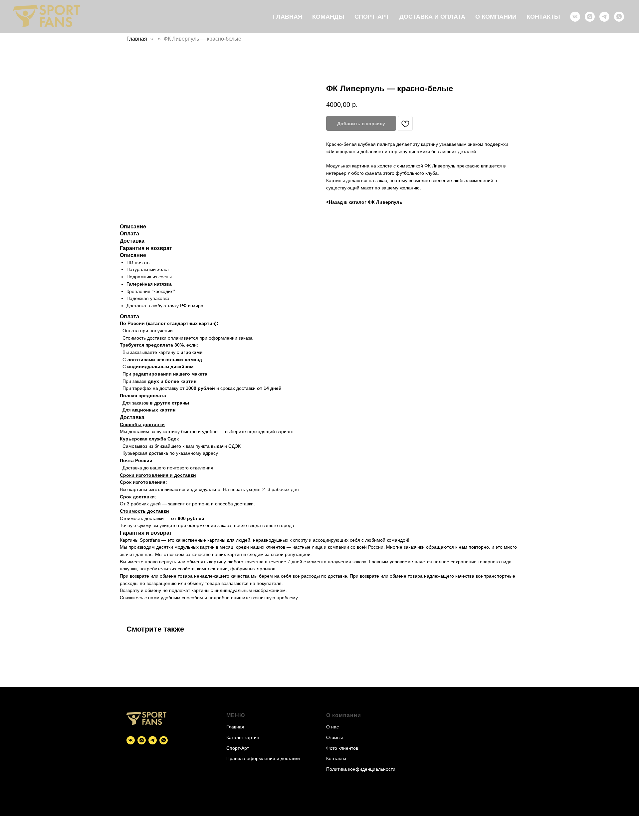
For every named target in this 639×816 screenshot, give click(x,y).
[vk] (575, 17)
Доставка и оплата (432, 16)
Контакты (543, 16)
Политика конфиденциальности (360, 769)
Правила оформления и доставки (263, 758)
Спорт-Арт (371, 16)
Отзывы (334, 737)
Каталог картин (242, 737)
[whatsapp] (619, 17)
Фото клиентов (342, 748)
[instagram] (590, 17)
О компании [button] (496, 16)
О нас (332, 726)
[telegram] (604, 17)
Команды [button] (328, 16)
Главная (287, 16)
